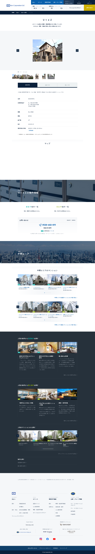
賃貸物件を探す (22, 462)
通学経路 (31, 130)
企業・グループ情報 (57, 2)
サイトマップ (63, 548)
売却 (57, 512)
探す (34, 6)
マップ (52, 230)
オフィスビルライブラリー (39, 512)
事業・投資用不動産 (38, 509)
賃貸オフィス (36, 503)
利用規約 (55, 548)
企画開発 (58, 515)
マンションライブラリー (75, 7)
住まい (33, 2)
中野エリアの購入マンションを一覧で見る (65, 324)
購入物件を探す (22, 466)
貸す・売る (14, 509)
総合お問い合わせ (32, 548)
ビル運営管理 (36, 506)
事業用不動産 (48, 2)
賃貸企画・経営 (59, 506)
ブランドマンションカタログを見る (67, 453)
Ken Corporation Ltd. (15, 6)
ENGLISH (67, 1)
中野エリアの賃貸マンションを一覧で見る (65, 297)
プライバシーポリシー (45, 548)
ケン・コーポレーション (77, 508)
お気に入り (89, 3)
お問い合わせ (89, 7)
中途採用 (73, 514)
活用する (51, 6)
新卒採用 (73, 511)
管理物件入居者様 (68, 3)
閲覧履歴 (79, 3)
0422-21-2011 (47, 228)
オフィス (40, 2)
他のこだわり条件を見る (70, 375)
